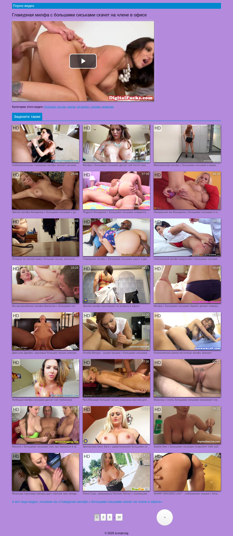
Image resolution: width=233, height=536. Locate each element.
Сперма (95, 106)
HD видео (83, 106)
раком (71, 106)
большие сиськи (55, 106)
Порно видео (23, 6)
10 (119, 517)
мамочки (108, 106)
